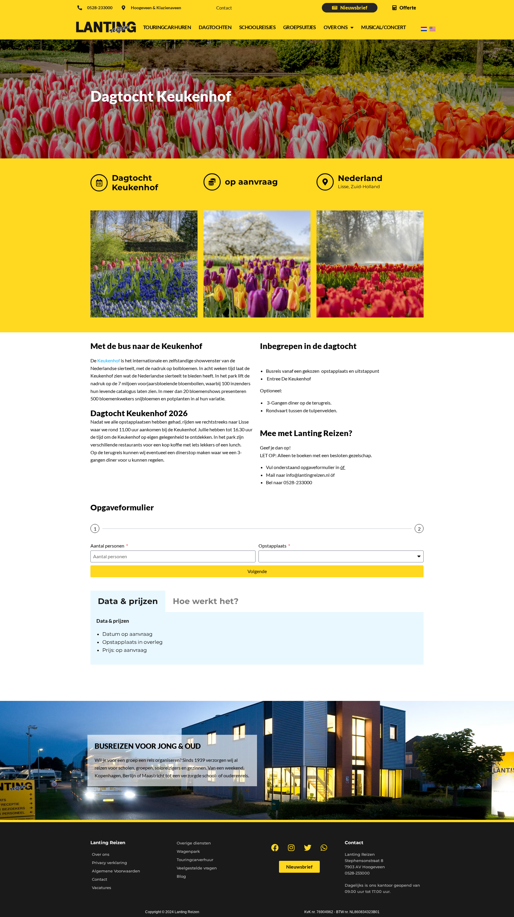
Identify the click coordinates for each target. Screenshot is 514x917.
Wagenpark (188, 851)
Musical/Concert (383, 27)
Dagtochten (215, 27)
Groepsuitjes (299, 27)
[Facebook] (274, 847)
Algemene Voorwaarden (116, 871)
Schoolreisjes (257, 27)
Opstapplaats (272, 545)
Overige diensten (194, 843)
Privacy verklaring (109, 862)
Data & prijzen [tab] (128, 601)
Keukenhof (108, 360)
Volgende (257, 571)
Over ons (335, 27)
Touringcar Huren (167, 27)
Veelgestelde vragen (197, 868)
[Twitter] (307, 847)
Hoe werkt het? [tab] (206, 601)
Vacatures (101, 887)
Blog (181, 876)
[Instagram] (291, 847)
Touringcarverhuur (195, 859)
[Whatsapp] (323, 847)
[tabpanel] (257, 638)
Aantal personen (107, 545)
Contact (224, 7)
